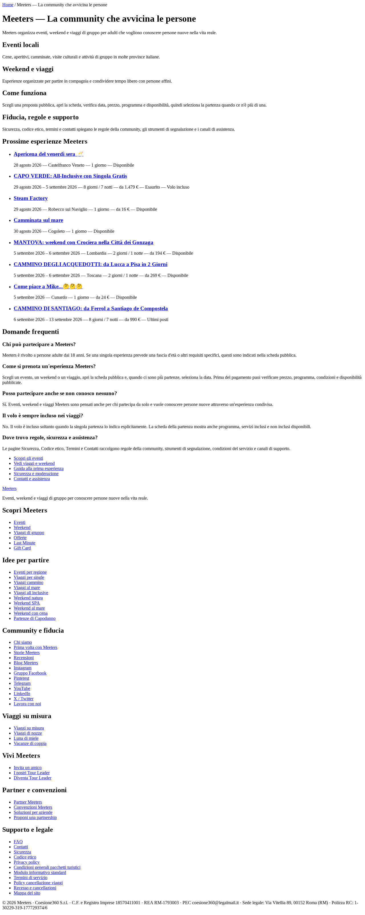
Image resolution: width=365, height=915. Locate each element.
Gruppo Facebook (30, 673)
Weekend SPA (27, 603)
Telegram (22, 683)
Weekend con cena (31, 613)
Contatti (21, 846)
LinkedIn (22, 693)
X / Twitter (23, 698)
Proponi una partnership (35, 817)
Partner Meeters (28, 802)
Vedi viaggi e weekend (34, 463)
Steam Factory (31, 198)
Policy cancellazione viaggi (38, 882)
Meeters (9, 488)
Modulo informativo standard (40, 872)
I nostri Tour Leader (32, 772)
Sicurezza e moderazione (36, 473)
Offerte (20, 537)
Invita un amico (28, 767)
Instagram (22, 667)
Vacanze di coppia (30, 743)
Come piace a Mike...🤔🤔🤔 (48, 286)
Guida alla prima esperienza (39, 468)
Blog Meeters (26, 662)
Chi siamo (23, 642)
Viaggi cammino (28, 582)
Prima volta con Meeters (35, 647)
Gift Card (22, 548)
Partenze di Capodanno (35, 618)
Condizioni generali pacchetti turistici (47, 867)
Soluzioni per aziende (33, 812)
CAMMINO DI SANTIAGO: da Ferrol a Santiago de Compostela (91, 308)
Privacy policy (27, 862)
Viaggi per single (29, 577)
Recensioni (24, 657)
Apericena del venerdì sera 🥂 (48, 154)
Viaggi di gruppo (29, 532)
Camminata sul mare (38, 220)
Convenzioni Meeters (33, 807)
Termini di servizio (30, 877)
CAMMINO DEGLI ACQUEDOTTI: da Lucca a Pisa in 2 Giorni (90, 264)
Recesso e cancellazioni (35, 887)
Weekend (22, 527)
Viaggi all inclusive (31, 592)
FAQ (18, 841)
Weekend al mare (29, 608)
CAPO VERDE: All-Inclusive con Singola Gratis (70, 176)
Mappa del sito (27, 893)
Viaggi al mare (27, 587)
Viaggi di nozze (28, 733)
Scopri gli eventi (28, 458)
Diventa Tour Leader (32, 777)
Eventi (19, 522)
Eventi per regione (30, 572)
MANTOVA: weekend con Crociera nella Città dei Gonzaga (83, 242)
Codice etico (25, 857)
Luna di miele (26, 738)
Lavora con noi (27, 703)
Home (7, 4)
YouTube (22, 688)
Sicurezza (22, 851)
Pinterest (21, 678)
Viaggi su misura (29, 728)
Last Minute (24, 542)
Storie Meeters (27, 652)
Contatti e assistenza (32, 478)
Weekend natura (28, 597)
